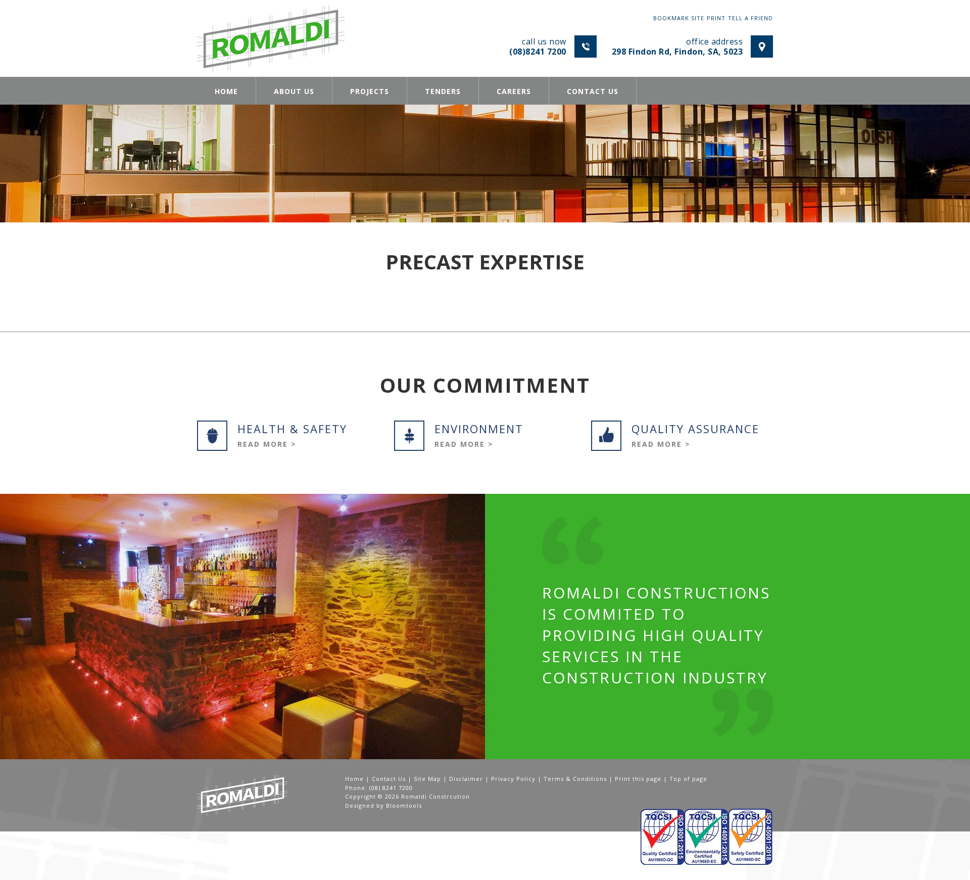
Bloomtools (404, 805)
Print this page (638, 778)
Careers (514, 91)
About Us (294, 91)
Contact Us (592, 91)
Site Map (427, 778)
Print (716, 18)
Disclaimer (466, 778)
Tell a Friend (750, 18)
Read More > (267, 444)
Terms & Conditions (575, 778)
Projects (369, 91)
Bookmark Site (678, 18)
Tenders (443, 91)
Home (226, 91)
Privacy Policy (513, 778)
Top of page (688, 778)
